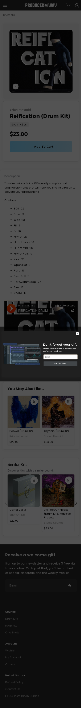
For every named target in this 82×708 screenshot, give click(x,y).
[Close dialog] (77, 333)
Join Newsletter (60, 364)
